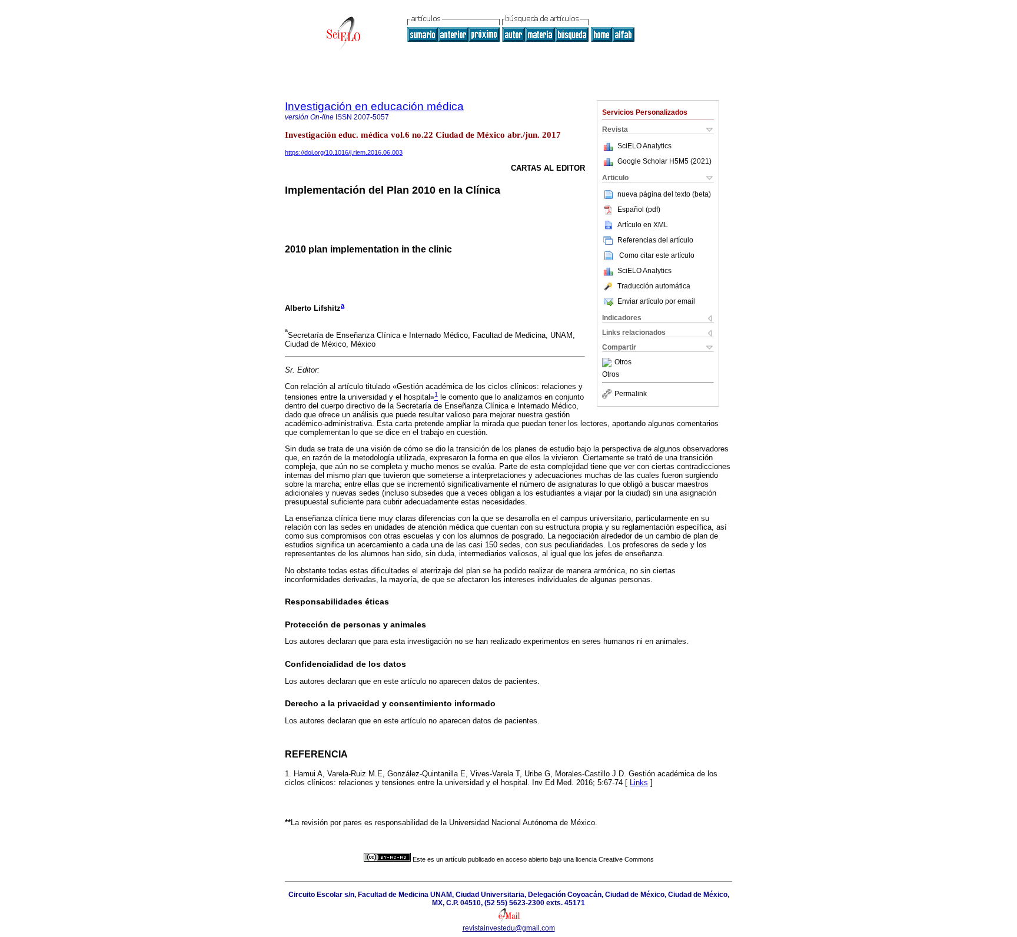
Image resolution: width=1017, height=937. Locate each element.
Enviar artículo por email (656, 301)
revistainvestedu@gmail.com (509, 928)
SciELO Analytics (644, 146)
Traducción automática (653, 286)
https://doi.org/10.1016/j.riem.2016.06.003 (344, 152)
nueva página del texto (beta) (664, 194)
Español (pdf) (638, 209)
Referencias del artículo (655, 240)
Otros (623, 362)
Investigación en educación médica (374, 106)
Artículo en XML (642, 225)
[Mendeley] (608, 362)
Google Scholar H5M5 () (664, 161)
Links (639, 782)
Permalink (630, 394)
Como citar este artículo (656, 255)
